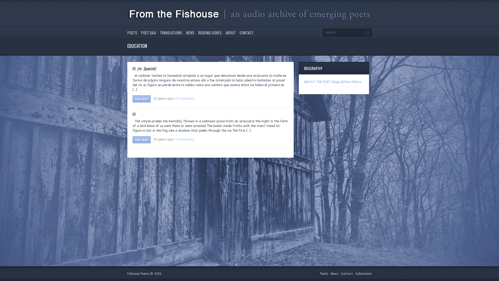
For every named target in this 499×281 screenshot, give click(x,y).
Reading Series (210, 32)
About (231, 32)
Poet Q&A (148, 32)
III (144, 68)
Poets (132, 32)
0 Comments (185, 98)
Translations (171, 32)
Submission (364, 274)
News (190, 32)
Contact (247, 32)
